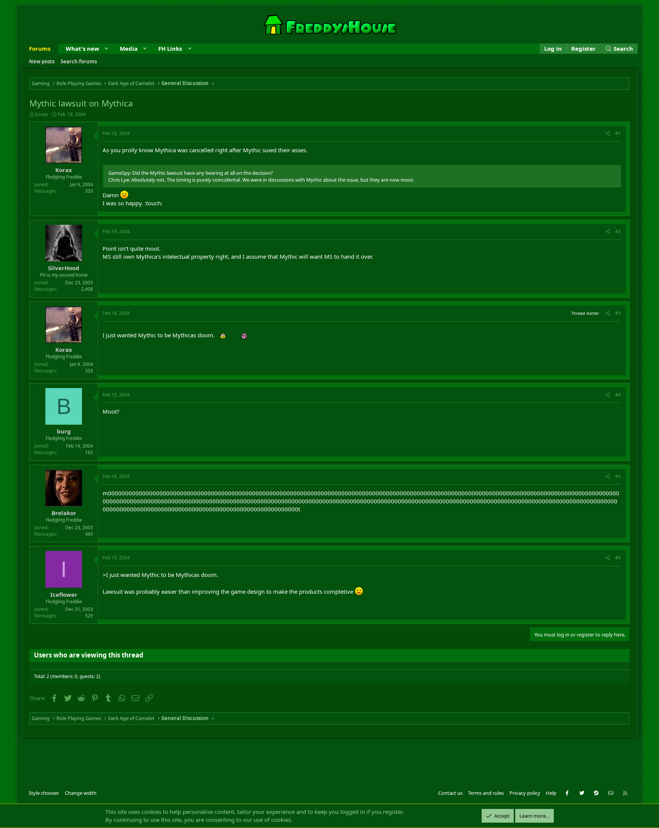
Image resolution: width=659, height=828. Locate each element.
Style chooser (44, 792)
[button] (106, 48)
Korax (41, 114)
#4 (618, 394)
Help (551, 792)
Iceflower (63, 594)
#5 (618, 476)
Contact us (450, 792)
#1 (618, 133)
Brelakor (63, 513)
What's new (82, 48)
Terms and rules (486, 792)
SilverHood (63, 268)
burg (64, 431)
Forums (39, 48)
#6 (618, 557)
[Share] (607, 133)
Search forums (79, 61)
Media (129, 48)
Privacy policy (525, 792)
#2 (618, 231)
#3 (618, 313)
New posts (42, 61)
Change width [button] (80, 792)
